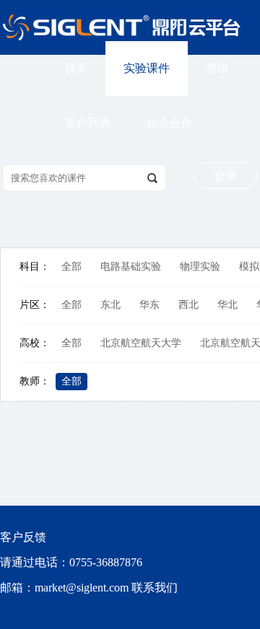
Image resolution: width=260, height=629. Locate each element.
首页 (75, 68)
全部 (71, 266)
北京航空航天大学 (140, 343)
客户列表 (87, 123)
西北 (188, 304)
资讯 (217, 68)
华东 (149, 304)
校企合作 (170, 123)
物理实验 (200, 266)
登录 (225, 176)
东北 (110, 304)
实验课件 (147, 68)
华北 (227, 304)
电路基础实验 (130, 266)
